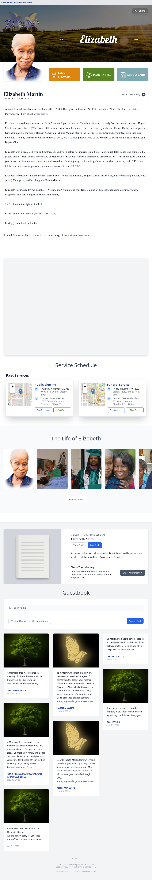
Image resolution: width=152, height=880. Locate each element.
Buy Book (94, 545)
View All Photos (76, 499)
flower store (84, 235)
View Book (78, 545)
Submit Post (135, 621)
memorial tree (39, 235)
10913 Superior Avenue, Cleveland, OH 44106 (52, 403)
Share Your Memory (132, 572)
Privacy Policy (67, 867)
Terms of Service (84, 867)
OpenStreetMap (79, 871)
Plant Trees (62, 410)
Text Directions (43, 410)
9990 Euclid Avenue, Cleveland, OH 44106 (123, 403)
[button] (20, 391)
